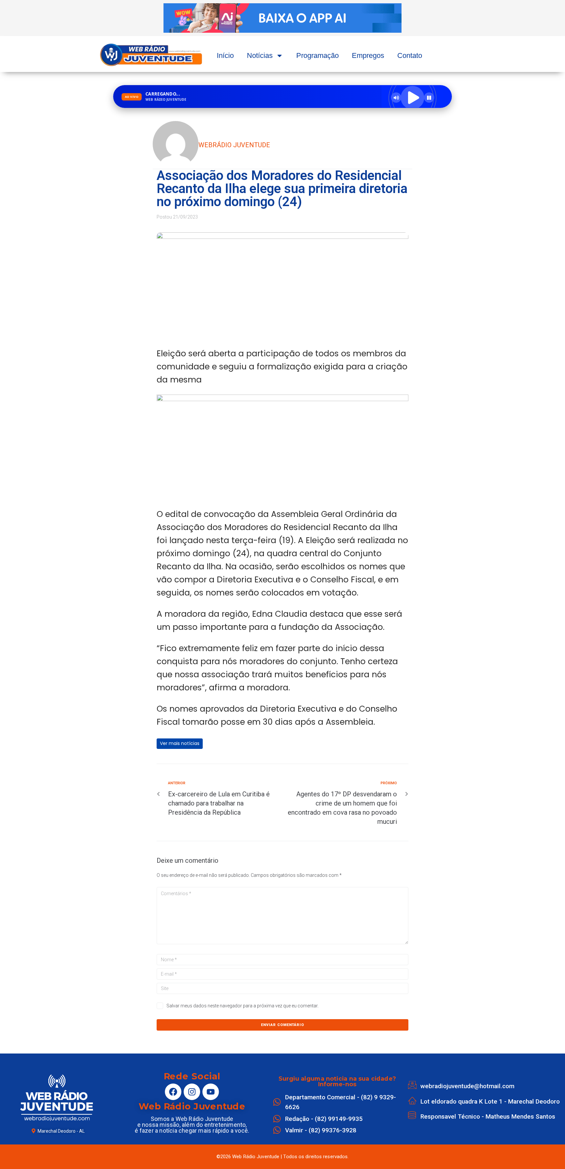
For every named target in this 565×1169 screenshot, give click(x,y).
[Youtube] (210, 1092)
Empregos (368, 55)
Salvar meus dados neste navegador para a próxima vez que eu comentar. (242, 1005)
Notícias (260, 55)
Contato (409, 55)
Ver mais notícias (179, 743)
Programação (317, 55)
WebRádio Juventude (234, 145)
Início (225, 55)
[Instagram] (192, 1092)
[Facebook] (173, 1092)
